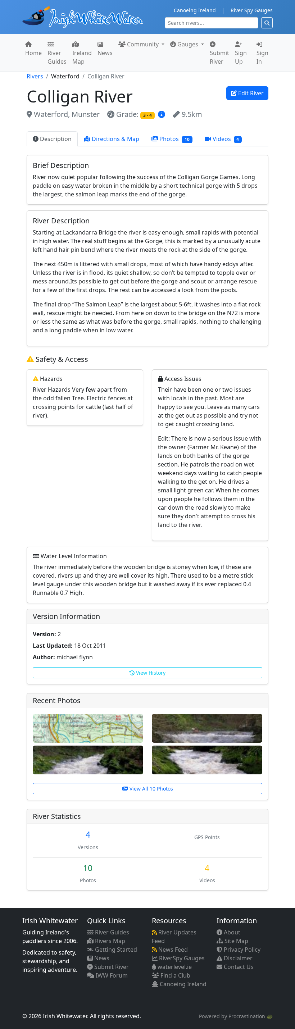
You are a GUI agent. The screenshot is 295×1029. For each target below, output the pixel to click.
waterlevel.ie (174, 967)
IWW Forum (111, 975)
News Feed (172, 949)
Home (33, 53)
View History (150, 672)
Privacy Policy (241, 949)
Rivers (35, 76)
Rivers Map (109, 941)
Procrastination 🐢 (250, 1016)
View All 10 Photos (150, 788)
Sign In (262, 57)
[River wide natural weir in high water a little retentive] (207, 728)
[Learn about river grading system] (162, 114)
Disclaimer (237, 958)
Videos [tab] (225, 139)
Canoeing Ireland (195, 10)
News (105, 53)
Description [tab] (55, 139)
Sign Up (241, 57)
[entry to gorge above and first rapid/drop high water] (207, 760)
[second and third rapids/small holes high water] (88, 760)
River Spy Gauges (252, 10)
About (231, 932)
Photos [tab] (174, 139)
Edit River (250, 93)
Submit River (219, 57)
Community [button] (143, 44)
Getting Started (115, 949)
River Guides (57, 57)
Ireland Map (82, 57)
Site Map (235, 941)
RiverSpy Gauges (181, 958)
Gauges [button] (188, 44)
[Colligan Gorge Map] (88, 728)
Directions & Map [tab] (114, 139)
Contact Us (238, 967)
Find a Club (174, 975)
